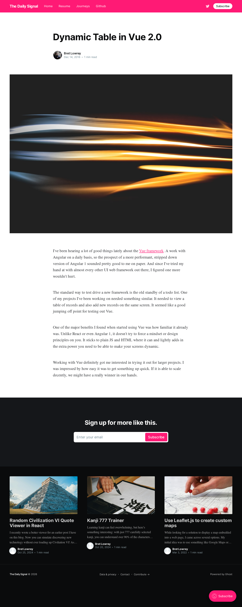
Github (101, 6)
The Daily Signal (24, 6)
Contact (125, 574)
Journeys (83, 6)
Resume (64, 6)
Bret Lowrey (72, 53)
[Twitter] (208, 6)
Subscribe (223, 6)
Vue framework (151, 250)
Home (48, 6)
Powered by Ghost (221, 574)
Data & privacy (108, 574)
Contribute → (142, 574)
